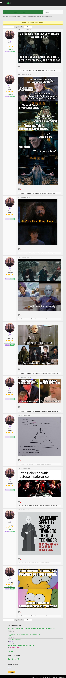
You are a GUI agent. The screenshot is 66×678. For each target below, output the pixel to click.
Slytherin (12, 51)
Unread (23, 12)
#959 (19, 509)
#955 (19, 323)
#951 (19, 29)
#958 (19, 468)
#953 (19, 197)
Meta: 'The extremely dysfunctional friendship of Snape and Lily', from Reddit (31, 628)
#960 (19, 566)
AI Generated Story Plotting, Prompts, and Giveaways (24, 634)
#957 (19, 415)
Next (25, 27)
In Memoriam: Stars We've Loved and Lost (21, 645)
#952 (19, 74)
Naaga (9, 41)
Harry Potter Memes (14, 640)
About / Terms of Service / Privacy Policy (41, 677)
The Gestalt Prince (14, 647)
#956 (19, 377)
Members (7, 12)
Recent (15, 12)
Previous (10, 27)
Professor (7, 51)
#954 (19, 257)
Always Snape (60, 677)
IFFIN (10, 630)
